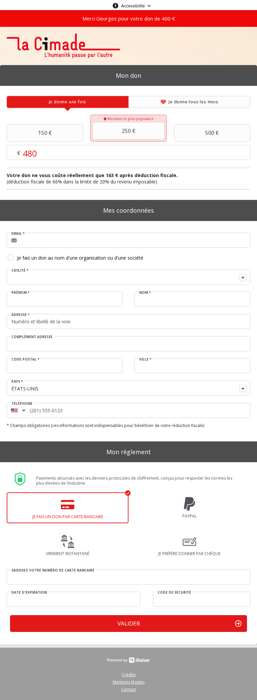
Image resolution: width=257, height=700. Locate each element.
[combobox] (128, 276)
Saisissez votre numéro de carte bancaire (52, 570)
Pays (17, 381)
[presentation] (67, 102)
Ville (145, 359)
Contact (128, 689)
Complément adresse (32, 337)
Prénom (20, 292)
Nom (145, 292)
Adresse (20, 315)
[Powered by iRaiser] (128, 660)
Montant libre (81, 153)
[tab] (67, 102)
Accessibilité (133, 6)
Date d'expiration (29, 592)
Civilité (19, 270)
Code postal (25, 359)
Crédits (129, 675)
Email (17, 233)
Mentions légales (129, 682)
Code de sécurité (174, 592)
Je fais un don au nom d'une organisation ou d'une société (80, 258)
